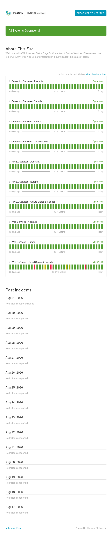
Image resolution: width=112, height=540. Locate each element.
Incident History (14, 528)
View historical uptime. (96, 74)
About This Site (20, 49)
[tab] (9, 86)
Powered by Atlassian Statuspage (91, 528)
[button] (90, 13)
